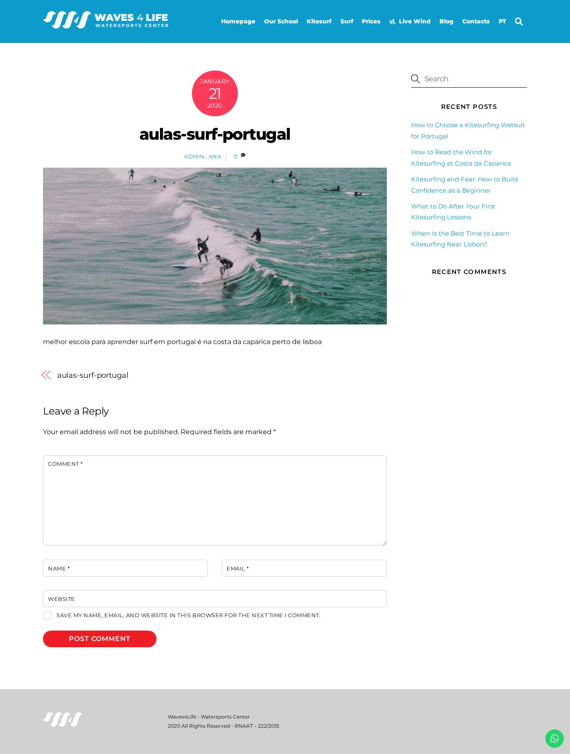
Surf (346, 21)
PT (502, 21)
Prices (371, 21)
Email (238, 569)
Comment (65, 464)
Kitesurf (319, 21)
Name (59, 569)
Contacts (476, 21)
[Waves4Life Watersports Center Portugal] (105, 25)
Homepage (238, 21)
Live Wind (414, 21)
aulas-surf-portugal (214, 134)
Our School (281, 21)
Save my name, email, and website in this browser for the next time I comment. (188, 615)
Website (61, 599)
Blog (446, 21)
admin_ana (203, 156)
